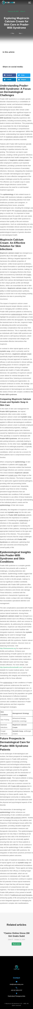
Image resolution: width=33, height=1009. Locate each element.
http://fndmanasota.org (8, 648)
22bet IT (22, 11)
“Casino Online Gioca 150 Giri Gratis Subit (16, 934)
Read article (16, 944)
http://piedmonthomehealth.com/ (11, 667)
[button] (9, 75)
